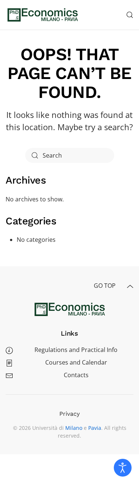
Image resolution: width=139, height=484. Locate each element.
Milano (73, 427)
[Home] (70, 308)
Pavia (94, 427)
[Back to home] (43, 15)
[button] (129, 15)
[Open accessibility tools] (123, 468)
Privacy (69, 413)
